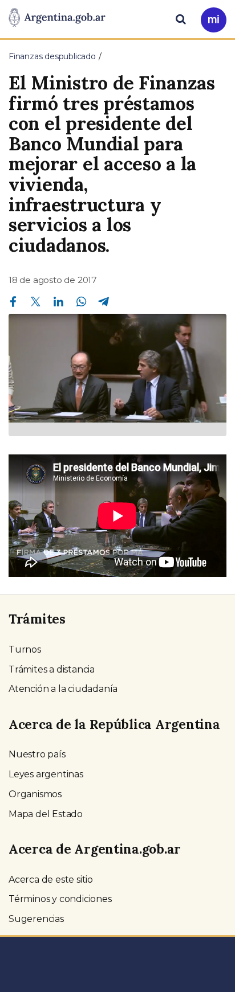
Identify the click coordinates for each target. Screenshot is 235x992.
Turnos (25, 649)
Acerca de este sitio (51, 879)
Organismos (35, 794)
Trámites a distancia (52, 669)
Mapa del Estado (46, 814)
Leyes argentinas (46, 774)
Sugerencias (36, 918)
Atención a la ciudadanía (63, 688)
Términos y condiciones (60, 898)
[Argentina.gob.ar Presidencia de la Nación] (57, 18)
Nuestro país (37, 754)
